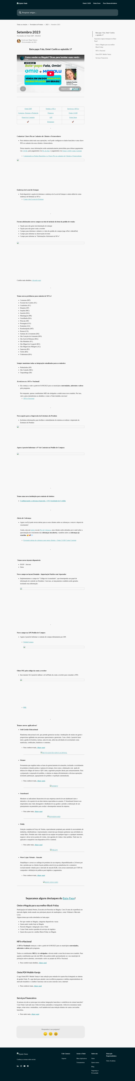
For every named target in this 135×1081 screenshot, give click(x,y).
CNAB (25, 151)
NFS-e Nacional (28, 398)
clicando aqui (36, 280)
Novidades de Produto (36, 24)
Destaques (50, 122)
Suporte (64, 1058)
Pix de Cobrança (45, 530)
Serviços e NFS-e (73, 109)
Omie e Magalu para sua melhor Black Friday (105, 46)
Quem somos (95, 1062)
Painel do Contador (28, 117)
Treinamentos (80, 1062)
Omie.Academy (110, 1061)
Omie (93, 1058)
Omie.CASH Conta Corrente (72, 151)
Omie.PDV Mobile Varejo (103, 54)
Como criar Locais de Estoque (33, 199)
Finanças (51, 113)
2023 (47, 24)
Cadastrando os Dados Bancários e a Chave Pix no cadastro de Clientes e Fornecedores (52, 156)
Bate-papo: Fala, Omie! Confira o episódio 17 (105, 34)
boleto (33, 530)
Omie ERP (28, 109)
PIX (24, 707)
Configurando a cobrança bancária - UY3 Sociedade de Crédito (43, 501)
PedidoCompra (28, 642)
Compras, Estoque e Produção (28, 113)
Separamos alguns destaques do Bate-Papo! (105, 40)
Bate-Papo (69, 898)
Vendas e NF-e (51, 109)
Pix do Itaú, (46, 151)
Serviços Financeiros (102, 58)
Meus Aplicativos (81, 1058)
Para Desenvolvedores (110, 3)
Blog (92, 1066)
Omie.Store (97, 3)
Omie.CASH (87, 3)
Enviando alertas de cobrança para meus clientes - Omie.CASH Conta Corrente (49, 540)
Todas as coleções (22, 24)
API (50, 117)
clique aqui (41, 747)
